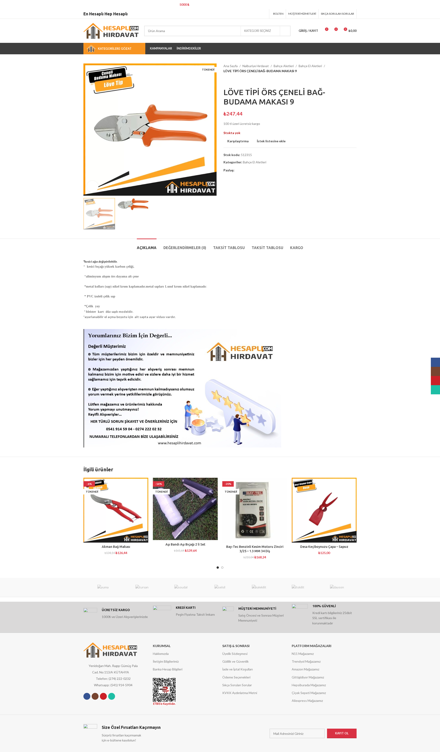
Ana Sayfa (230, 66)
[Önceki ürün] (225, 80)
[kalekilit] (258, 587)
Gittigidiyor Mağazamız (308, 677)
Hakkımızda (161, 654)
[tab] (147, 245)
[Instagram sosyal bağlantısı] (95, 696)
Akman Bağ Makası (116, 547)
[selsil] (220, 587)
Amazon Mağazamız (305, 669)
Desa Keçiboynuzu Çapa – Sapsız (324, 547)
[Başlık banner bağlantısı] (213, 4)
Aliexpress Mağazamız (307, 701)
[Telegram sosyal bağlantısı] (264, 13)
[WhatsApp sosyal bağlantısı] (111, 696)
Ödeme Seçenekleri (236, 677)
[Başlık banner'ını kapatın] (434, 4)
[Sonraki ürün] (235, 80)
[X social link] (246, 13)
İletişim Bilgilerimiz (166, 661)
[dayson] (337, 587)
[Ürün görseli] (115, 510)
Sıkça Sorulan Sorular (237, 685)
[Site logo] (111, 30)
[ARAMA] (285, 31)
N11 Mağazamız (303, 654)
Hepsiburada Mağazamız (309, 685)
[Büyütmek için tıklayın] (92, 186)
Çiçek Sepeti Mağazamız (309, 693)
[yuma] (102, 587)
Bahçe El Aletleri (310, 66)
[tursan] (141, 587)
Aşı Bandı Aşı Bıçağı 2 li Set (185, 544)
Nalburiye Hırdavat (255, 66)
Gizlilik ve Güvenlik (235, 661)
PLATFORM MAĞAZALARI (311, 646)
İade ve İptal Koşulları (237, 669)
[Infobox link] (115, 615)
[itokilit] (297, 587)
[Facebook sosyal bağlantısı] (240, 13)
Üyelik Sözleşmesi (235, 654)
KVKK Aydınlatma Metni (239, 693)
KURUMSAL (161, 646)
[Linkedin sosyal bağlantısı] (258, 13)
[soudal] (181, 587)
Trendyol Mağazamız (306, 661)
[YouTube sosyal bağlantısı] (103, 696)
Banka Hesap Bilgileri (167, 669)
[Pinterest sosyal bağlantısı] (252, 13)
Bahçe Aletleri (284, 66)
